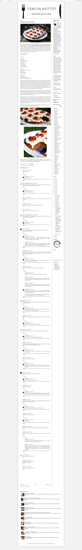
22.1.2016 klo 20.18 (31, 176)
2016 (55, 191)
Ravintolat (55, 157)
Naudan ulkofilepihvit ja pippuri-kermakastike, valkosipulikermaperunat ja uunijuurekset (38, 512)
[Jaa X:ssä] (31, 163)
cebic (25, 176)
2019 (55, 187)
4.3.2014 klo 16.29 (35, 183)
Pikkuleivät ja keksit (57, 151)
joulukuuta (56, 195)
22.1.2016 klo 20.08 (31, 406)
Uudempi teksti (22, 484)
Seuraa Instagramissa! (56, 97)
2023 (55, 182)
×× (22, 454)
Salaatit (55, 158)
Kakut (23, 165)
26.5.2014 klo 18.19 (29, 250)
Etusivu (35, 484)
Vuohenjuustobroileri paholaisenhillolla (30, 531)
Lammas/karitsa (56, 132)
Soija (55, 162)
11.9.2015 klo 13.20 (29, 413)
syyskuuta (56, 199)
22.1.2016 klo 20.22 (31, 236)
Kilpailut (55, 130)
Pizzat (55, 153)
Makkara (55, 141)
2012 (55, 237)
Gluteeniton (55, 113)
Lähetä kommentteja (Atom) (26, 486)
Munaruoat (55, 144)
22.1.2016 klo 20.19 (31, 190)
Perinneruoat (56, 149)
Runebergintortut (57, 227)
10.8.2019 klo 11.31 (31, 242)
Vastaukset (24, 220)
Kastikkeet (55, 124)
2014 (55, 194)
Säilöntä (55, 166)
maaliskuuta (57, 207)
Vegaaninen (56, 170)
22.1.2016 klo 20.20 (31, 222)
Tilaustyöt (55, 167)
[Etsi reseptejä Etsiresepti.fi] (57, 260)
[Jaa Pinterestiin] (32, 163)
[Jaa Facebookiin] (31, 163)
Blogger (53, 543)
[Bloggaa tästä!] (30, 163)
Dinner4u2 (24, 170)
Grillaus (55, 114)
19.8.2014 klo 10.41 (27, 300)
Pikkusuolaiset (56, 152)
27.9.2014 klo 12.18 (29, 315)
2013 (55, 235)
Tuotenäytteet (56, 168)
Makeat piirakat (32, 165)
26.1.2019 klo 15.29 (29, 460)
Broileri (55, 111)
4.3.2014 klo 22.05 (27, 209)
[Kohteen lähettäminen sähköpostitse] (29, 163)
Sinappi (55, 161)
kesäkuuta (56, 203)
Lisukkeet (55, 137)
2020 (55, 186)
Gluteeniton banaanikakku (28, 517)
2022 (55, 183)
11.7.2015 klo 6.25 (27, 372)
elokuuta (56, 200)
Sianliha (55, 159)
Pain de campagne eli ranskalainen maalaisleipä (58, 209)
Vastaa (23, 206)
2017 (55, 190)
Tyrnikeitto (56, 213)
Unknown (23, 329)
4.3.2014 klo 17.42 (27, 197)
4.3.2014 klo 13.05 (28, 170)
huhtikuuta (56, 206)
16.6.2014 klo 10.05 (29, 266)
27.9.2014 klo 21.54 (28, 329)
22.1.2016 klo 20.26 (31, 289)
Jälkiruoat (55, 122)
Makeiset (55, 140)
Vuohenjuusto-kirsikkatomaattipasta (58, 232)
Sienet (55, 160)
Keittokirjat (55, 129)
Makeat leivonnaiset (27, 165)
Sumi (23, 372)
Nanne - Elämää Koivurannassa (27, 183)
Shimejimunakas (56, 268)
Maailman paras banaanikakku (29, 493)
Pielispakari (56, 150)
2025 (55, 179)
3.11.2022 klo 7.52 (28, 466)
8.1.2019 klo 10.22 (26, 454)
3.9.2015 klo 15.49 (28, 399)
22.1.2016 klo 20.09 (31, 419)
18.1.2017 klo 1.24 (31, 444)
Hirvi (55, 115)
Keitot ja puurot (56, 128)
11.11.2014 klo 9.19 (29, 357)
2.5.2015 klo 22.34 (31, 283)
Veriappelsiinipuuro (57, 269)
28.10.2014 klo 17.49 (29, 342)
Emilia (23, 300)
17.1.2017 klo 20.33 (31, 439)
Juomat (55, 120)
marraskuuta (57, 196)
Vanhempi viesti (48, 484)
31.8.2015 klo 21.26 (29, 385)
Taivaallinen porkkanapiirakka (29, 507)
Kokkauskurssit (56, 131)
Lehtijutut (55, 133)
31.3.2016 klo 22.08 (29, 426)
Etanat (55, 112)
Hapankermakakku (27, 536)
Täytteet (55, 169)
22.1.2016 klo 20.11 (31, 378)
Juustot (55, 121)
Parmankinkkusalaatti (58, 216)
